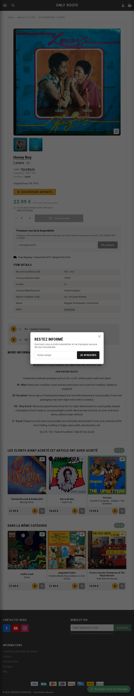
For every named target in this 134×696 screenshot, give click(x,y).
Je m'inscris (88, 355)
